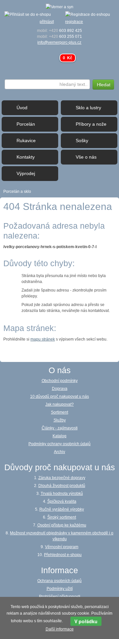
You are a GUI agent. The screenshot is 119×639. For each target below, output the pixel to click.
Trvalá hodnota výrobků (62, 493)
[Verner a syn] (59, 6)
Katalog (59, 436)
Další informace (60, 629)
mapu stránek (42, 339)
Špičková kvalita (61, 501)
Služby (60, 420)
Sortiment (59, 412)
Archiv (59, 451)
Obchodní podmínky (60, 380)
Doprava (59, 388)
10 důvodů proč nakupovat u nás (59, 396)
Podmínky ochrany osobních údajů (59, 444)
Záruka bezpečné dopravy (61, 477)
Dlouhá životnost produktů (61, 485)
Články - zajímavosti (60, 428)
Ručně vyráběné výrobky (61, 509)
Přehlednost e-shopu (63, 554)
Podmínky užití (60, 588)
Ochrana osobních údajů (59, 580)
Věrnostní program (61, 547)
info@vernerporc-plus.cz (59, 42)
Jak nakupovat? (59, 404)
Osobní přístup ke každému (61, 525)
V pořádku (86, 621)
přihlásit (47, 21)
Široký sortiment (61, 517)
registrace (74, 21)
